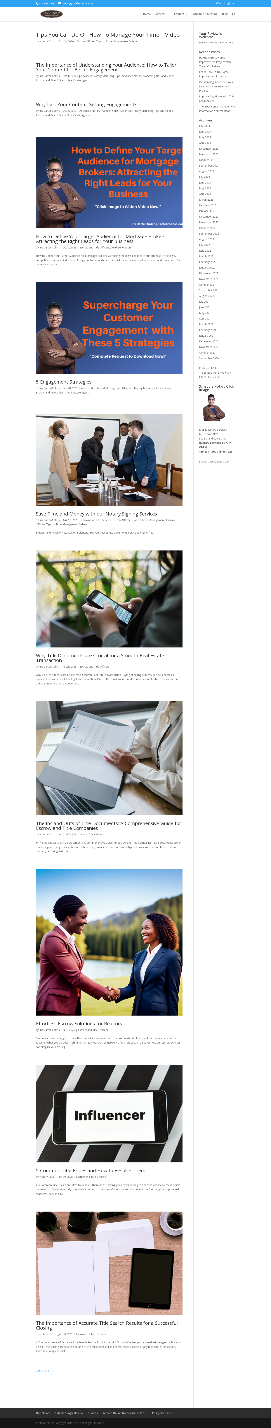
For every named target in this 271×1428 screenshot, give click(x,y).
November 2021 (208, 279)
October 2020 (207, 352)
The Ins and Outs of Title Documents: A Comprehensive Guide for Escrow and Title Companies (108, 825)
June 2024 (205, 131)
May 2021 (205, 313)
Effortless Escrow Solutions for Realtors (79, 1023)
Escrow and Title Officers (51, 80)
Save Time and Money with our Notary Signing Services (96, 513)
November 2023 (208, 154)
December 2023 (208, 148)
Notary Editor (47, 41)
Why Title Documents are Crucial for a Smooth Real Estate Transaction (100, 657)
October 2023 (207, 160)
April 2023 (205, 194)
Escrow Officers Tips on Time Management (139, 520)
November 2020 (208, 347)
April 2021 (205, 318)
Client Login (223, 3)
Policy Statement (163, 1413)
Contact (179, 14)
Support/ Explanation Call (214, 461)
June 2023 (205, 182)
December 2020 (208, 341)
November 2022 (208, 222)
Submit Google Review (69, 1413)
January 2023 (207, 211)
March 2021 (206, 324)
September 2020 (209, 358)
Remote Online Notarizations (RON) (125, 1413)
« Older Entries (44, 1371)
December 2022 (208, 216)
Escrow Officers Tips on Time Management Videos (107, 41)
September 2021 (209, 290)
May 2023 (205, 188)
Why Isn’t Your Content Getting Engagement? (86, 104)
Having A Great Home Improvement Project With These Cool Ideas (215, 62)
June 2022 (205, 250)
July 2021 (204, 301)
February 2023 (207, 205)
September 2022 (209, 233)
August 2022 (206, 239)
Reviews (93, 1413)
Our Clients (43, 1413)
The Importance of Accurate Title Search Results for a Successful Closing (107, 1325)
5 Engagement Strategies (63, 381)
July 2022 (204, 245)
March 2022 (206, 256)
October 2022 (207, 228)
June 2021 (205, 307)
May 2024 (205, 137)
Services (160, 14)
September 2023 (209, 165)
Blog (225, 14)
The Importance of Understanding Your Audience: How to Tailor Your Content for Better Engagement (106, 67)
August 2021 (206, 296)
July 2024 (204, 126)
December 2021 (208, 273)
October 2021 (207, 284)
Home (147, 14)
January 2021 (207, 335)
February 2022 (207, 262)
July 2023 (204, 177)
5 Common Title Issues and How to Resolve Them (90, 1170)
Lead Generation (121, 247)
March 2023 (206, 199)
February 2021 (207, 330)
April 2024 (205, 143)
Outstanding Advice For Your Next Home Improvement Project (216, 86)
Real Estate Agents (78, 80)
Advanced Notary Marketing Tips (100, 76)
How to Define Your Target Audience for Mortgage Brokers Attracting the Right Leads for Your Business (100, 238)
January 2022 (207, 267)
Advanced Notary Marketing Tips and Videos (147, 76)
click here (227, 42)
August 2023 (206, 171)
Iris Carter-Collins (49, 76)
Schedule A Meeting (204, 14)
